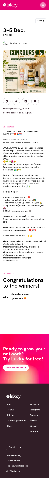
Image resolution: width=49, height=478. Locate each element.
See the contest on (19, 113)
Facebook (35, 415)
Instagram (35, 409)
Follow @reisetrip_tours (16, 108)
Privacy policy (14, 455)
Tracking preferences (17, 465)
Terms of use (13, 460)
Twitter (33, 420)
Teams (10, 409)
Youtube (34, 431)
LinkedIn (34, 426)
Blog (9, 426)
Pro (9, 404)
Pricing (10, 415)
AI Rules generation (16, 420)
